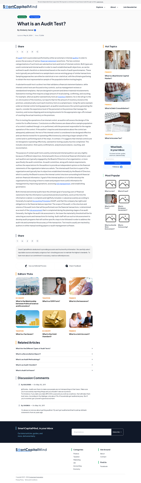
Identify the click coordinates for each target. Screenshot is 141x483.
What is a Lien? (110, 191)
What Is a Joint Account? (79, 334)
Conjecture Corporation (36, 477)
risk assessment (35, 210)
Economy (20, 298)
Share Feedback (75, 266)
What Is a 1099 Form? (51, 301)
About (102, 454)
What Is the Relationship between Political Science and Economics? (27, 303)
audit (20, 58)
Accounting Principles (41, 201)
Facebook (104, 466)
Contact (103, 457)
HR (74, 463)
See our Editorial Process (37, 266)
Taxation (46, 298)
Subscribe (117, 163)
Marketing (76, 460)
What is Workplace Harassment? (122, 208)
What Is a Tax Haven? (24, 334)
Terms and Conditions (31, 480)
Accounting (77, 466)
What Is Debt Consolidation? (117, 108)
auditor (75, 58)
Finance (72, 298)
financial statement (48, 61)
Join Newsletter (130, 7)
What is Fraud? (123, 191)
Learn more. (100, 2)
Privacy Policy (20, 480)
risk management (63, 184)
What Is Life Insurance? (79, 301)
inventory (62, 97)
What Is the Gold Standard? (49, 335)
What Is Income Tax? (113, 138)
